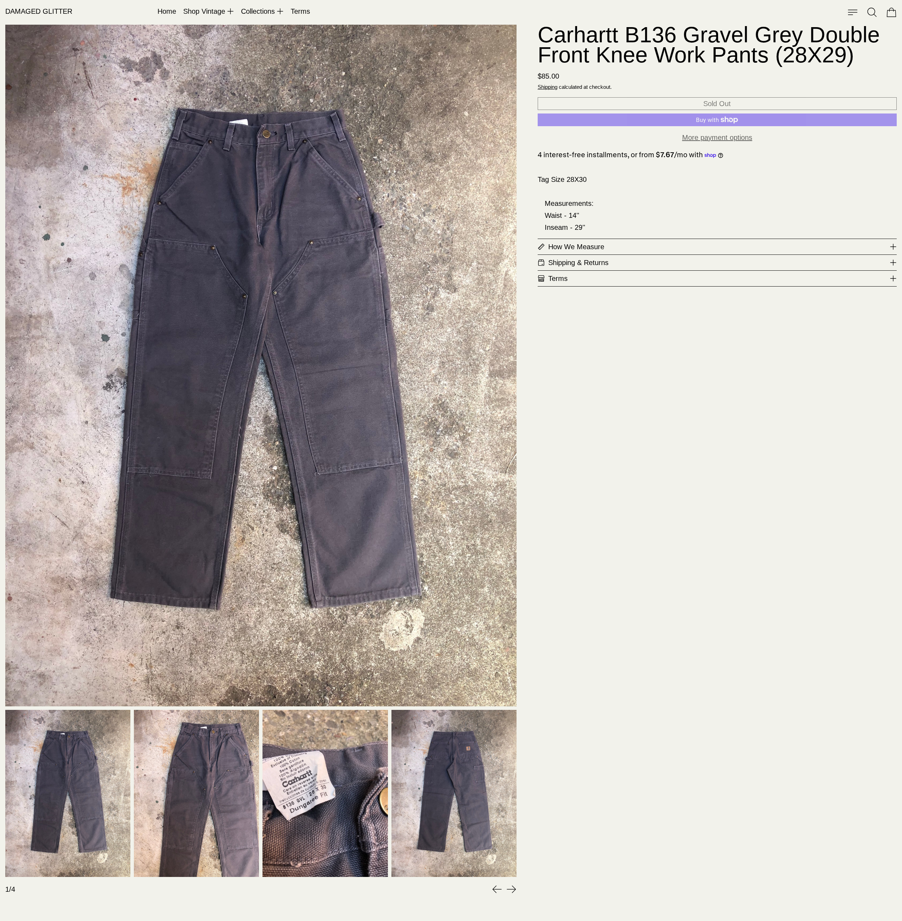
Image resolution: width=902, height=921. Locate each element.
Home (166, 11)
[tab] (67, 793)
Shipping (547, 87)
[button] (872, 12)
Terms (300, 11)
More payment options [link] (717, 137)
